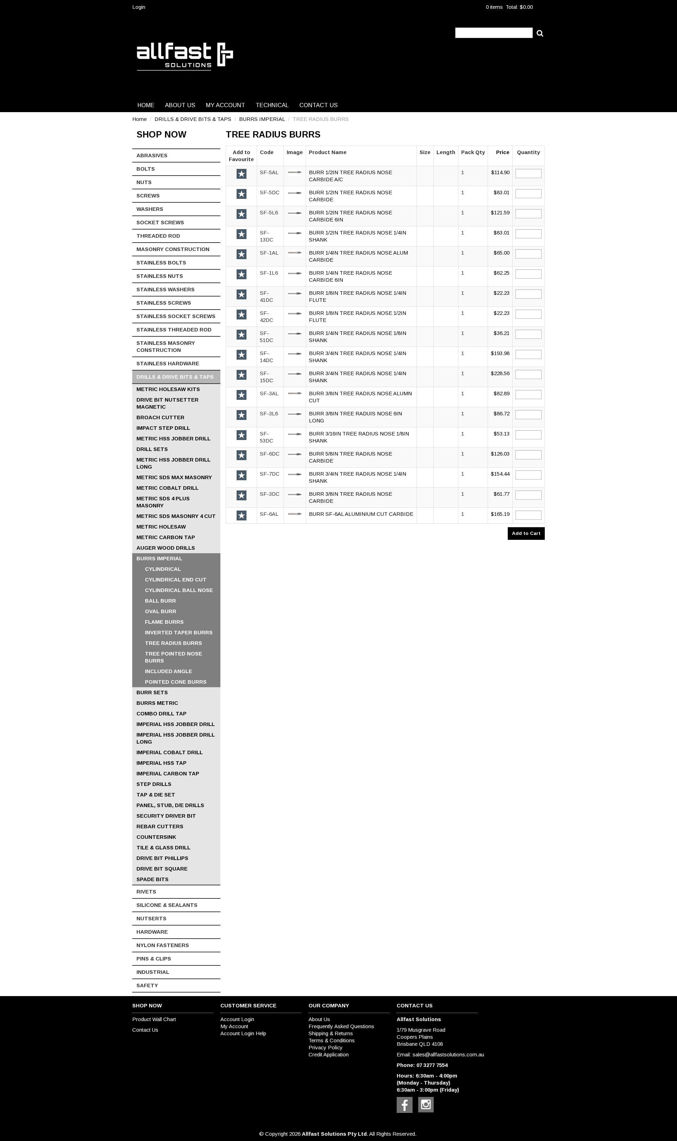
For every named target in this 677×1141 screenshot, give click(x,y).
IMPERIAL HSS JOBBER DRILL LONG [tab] (175, 738)
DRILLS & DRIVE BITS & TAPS (192, 119)
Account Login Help (243, 1033)
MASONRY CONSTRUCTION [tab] (172, 249)
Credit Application (329, 1054)
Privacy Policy (326, 1047)
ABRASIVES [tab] (151, 155)
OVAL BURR (160, 611)
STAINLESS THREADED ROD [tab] (174, 329)
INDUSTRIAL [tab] (152, 972)
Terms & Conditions (332, 1040)
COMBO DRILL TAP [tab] (161, 713)
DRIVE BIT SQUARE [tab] (162, 869)
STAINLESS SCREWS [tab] (163, 303)
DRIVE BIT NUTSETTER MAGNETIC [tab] (167, 403)
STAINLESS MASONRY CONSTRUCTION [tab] (165, 346)
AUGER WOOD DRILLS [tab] (165, 548)
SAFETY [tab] (147, 985)
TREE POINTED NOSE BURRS (173, 657)
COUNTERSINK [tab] (156, 837)
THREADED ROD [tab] (158, 236)
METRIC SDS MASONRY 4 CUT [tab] (176, 516)
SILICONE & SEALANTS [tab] (166, 905)
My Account (225, 105)
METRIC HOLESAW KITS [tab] (168, 389)
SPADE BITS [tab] (152, 879)
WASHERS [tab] (149, 209)
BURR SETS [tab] (152, 692)
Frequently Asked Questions (341, 1026)
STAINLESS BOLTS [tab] (161, 263)
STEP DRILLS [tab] (153, 784)
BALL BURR (160, 601)
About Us (180, 105)
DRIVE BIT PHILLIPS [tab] (162, 858)
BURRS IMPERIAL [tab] (159, 558)
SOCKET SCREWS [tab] (160, 222)
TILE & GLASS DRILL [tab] (163, 847)
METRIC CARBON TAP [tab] (165, 537)
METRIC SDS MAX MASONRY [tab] (174, 477)
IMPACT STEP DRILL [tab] (163, 428)
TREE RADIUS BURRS (173, 643)
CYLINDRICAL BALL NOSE (179, 590)
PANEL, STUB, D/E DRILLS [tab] (170, 805)
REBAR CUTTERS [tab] (159, 826)
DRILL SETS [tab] (152, 449)
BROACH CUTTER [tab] (160, 417)
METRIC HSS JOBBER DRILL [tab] (173, 438)
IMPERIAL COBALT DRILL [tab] (169, 752)
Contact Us (318, 105)
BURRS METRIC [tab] (157, 703)
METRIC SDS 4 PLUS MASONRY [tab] (163, 501)
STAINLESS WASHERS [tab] (165, 289)
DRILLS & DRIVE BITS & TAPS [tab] (175, 377)
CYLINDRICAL (163, 569)
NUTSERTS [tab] (151, 918)
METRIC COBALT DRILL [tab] (167, 488)
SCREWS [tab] (148, 196)
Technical (272, 105)
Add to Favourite (241, 174)
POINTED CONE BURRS (176, 682)
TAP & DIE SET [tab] (155, 795)
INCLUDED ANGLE (168, 671)
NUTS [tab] (144, 182)
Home (146, 105)
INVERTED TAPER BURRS (179, 632)
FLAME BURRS (164, 622)
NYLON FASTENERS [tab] (162, 945)
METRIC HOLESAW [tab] (161, 527)
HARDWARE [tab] (152, 932)
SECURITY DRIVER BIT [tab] (166, 816)
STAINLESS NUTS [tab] (159, 276)
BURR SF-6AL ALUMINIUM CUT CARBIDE (361, 514)
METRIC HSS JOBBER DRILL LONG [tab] (173, 463)
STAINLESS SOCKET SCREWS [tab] (175, 316)
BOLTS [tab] (145, 169)
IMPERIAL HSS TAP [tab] (161, 763)
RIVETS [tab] (146, 892)
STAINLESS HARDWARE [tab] (167, 363)
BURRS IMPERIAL (262, 119)
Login (138, 7)
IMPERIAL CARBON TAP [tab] (167, 773)
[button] (295, 172)
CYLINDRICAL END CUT (176, 579)
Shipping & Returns (331, 1033)
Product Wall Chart (154, 1019)
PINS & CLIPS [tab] (153, 959)
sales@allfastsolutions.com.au (448, 1054)
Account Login (237, 1019)
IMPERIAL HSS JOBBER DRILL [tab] (175, 724)
